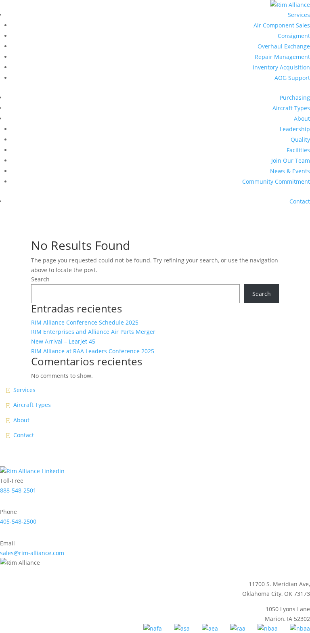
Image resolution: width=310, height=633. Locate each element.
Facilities (298, 150)
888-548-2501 (18, 490)
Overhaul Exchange (284, 46)
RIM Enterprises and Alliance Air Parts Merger (93, 331)
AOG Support (292, 78)
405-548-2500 (18, 521)
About (302, 118)
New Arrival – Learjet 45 (63, 341)
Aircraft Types (291, 108)
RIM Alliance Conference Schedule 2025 (84, 322)
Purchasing (295, 97)
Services (299, 15)
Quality (300, 139)
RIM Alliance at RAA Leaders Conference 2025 (92, 351)
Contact (299, 201)
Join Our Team (290, 160)
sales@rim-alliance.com (32, 553)
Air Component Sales (281, 25)
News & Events (290, 171)
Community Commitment (276, 181)
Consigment (294, 36)
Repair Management (282, 57)
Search (40, 279)
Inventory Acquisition (281, 67)
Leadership (295, 129)
